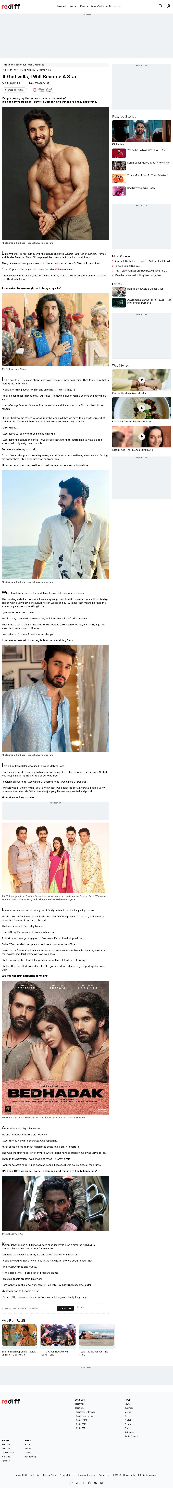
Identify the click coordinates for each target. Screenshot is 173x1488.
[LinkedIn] (101, 1483)
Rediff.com (125, 1475)
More (116, 6)
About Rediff (22, 1475)
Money (82, 6)
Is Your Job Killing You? (128, 265)
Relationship (30, 1457)
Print (82, 1307)
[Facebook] (83, 1483)
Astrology (129, 1432)
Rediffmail (79, 1404)
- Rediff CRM (80, 1424)
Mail (64, 6)
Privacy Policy (49, 1475)
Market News (8, 1453)
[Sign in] (168, 6)
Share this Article (16, 90)
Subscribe (65, 1308)
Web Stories (120, 365)
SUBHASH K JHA (12, 83)
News (71, 6)
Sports (128, 1416)
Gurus (105, 6)
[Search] (160, 6)
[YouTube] (95, 1483)
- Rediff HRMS (81, 1420)
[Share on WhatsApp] (71, 1483)
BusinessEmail (96, 6)
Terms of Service (67, 1475)
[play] (141, 380)
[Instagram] (89, 1483)
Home (59, 6)
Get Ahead (129, 1424)
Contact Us (104, 1475)
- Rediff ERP (80, 1428)
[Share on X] (77, 1483)
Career (27, 1453)
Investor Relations (86, 1475)
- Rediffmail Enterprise (85, 1412)
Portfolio (6, 1461)
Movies (14, 70)
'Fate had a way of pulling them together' (138, 275)
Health (27, 1444)
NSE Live (6, 1448)
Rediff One (79, 1408)
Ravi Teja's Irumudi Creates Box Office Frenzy (141, 270)
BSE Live (6, 1444)
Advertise (35, 1475)
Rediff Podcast (131, 1436)
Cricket (128, 1420)
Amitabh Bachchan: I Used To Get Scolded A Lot (142, 261)
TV (110, 6)
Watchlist (6, 1457)
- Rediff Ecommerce (84, 1416)
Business (129, 1408)
